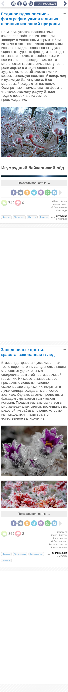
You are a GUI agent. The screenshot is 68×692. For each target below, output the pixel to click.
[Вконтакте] (20, 193)
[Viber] (41, 193)
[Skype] (54, 193)
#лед (64, 204)
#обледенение (59, 207)
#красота (62, 532)
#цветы (63, 535)
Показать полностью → (34, 183)
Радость (44, 217)
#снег (64, 201)
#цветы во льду (59, 547)
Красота (6, 217)
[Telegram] (34, 193)
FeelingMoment (59, 553)
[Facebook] (14, 193)
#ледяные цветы (58, 544)
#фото (55, 201)
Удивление (19, 217)
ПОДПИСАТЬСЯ (46, 3)
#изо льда (61, 210)
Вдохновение (36, 554)
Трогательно (20, 554)
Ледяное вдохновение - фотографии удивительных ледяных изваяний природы (30, 19)
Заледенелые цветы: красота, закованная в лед (28, 352)
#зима (56, 204)
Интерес (32, 217)
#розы (63, 538)
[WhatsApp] (48, 193)
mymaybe (61, 216)
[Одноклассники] (27, 193)
